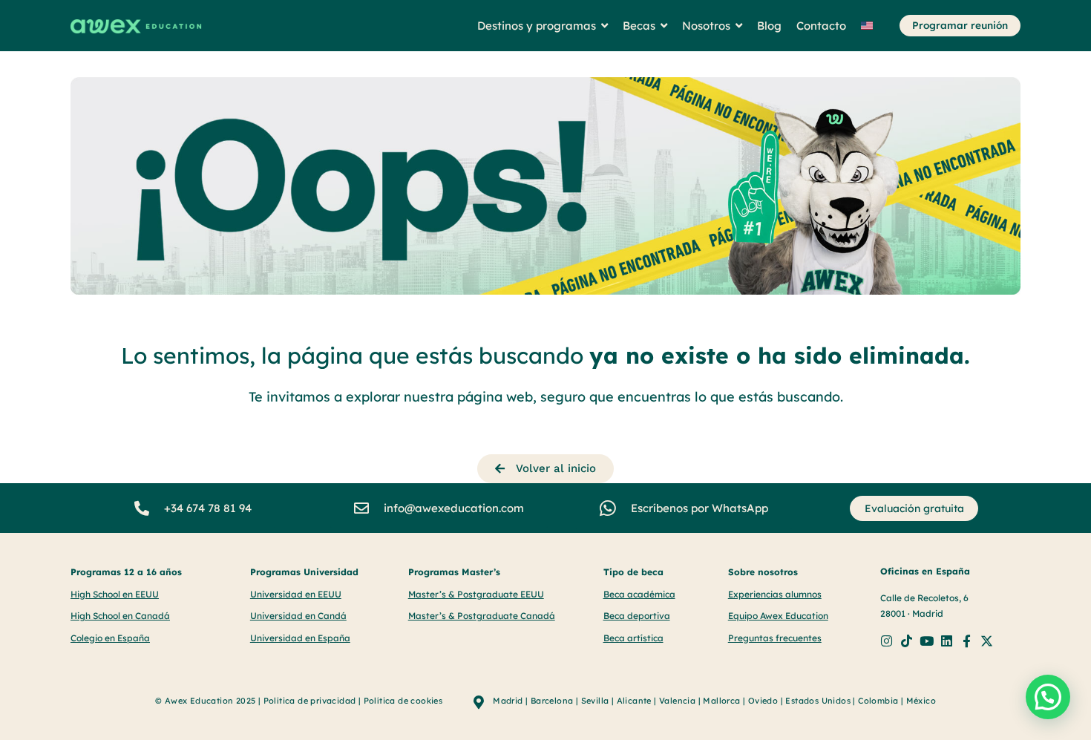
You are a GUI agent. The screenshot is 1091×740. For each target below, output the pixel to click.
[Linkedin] (946, 641)
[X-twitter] (986, 641)
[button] (1048, 697)
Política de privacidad (309, 700)
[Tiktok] (906, 641)
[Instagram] (886, 641)
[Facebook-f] (966, 641)
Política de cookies (403, 700)
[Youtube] (926, 641)
